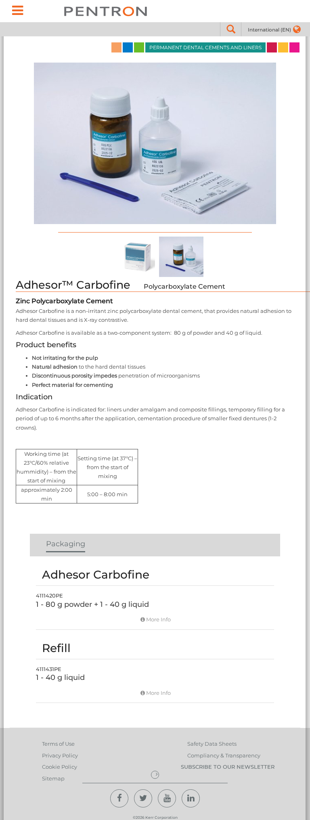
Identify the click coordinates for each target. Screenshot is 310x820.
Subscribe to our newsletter (227, 766)
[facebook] (119, 798)
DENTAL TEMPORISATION (283, 47)
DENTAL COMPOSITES (128, 47)
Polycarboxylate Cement (184, 286)
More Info (158, 619)
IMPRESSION (116, 47)
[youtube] (167, 798)
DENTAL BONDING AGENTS (139, 47)
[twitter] (143, 798)
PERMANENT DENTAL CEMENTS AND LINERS (205, 47)
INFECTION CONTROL (294, 47)
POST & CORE (272, 47)
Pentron (105, 11)
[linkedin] (191, 798)
